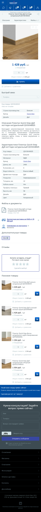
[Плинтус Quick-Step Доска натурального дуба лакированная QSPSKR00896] (6, 336)
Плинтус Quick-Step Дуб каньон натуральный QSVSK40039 (23, 283)
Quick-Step (30, 114)
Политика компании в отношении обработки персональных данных (20, 507)
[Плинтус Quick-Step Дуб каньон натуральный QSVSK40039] (6, 285)
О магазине (6, 465)
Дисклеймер (6, 489)
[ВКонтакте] (20, 503)
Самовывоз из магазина (17, 226)
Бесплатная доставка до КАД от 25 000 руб (20, 220)
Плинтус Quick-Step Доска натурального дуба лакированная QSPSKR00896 (25, 335)
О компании (6, 452)
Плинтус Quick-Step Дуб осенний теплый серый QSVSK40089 (24, 308)
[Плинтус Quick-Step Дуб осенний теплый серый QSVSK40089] (6, 310)
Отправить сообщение (20, 439)
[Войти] (37, 8)
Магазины (5, 458)
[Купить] (37, 294)
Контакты (5, 483)
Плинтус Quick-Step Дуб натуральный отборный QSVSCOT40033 (21, 362)
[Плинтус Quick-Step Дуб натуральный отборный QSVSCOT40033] (6, 364)
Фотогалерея (6, 471)
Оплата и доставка (8, 477)
